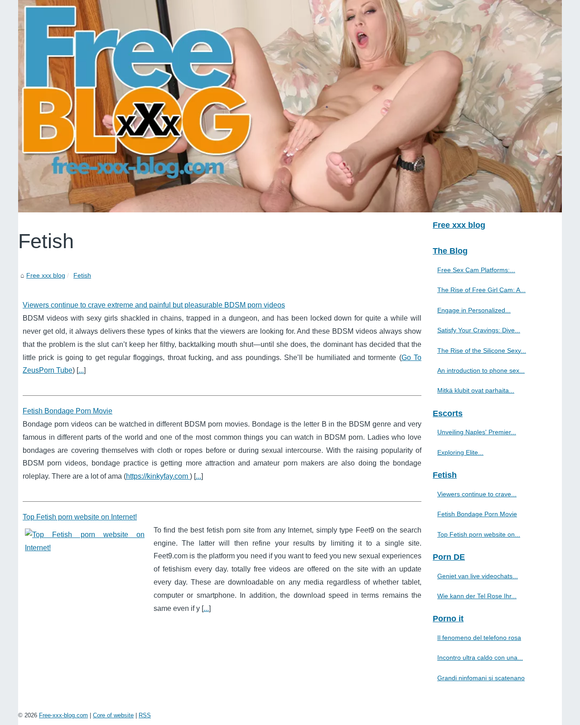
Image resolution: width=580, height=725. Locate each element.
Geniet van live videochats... (477, 576)
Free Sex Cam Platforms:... (476, 270)
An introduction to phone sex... (481, 370)
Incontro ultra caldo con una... (480, 657)
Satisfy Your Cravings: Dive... (478, 330)
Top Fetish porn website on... (478, 534)
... (81, 370)
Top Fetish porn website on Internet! (80, 517)
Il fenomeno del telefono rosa (479, 637)
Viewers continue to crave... (477, 494)
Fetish (82, 275)
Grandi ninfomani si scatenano (481, 678)
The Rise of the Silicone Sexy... (481, 350)
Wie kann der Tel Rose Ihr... (477, 596)
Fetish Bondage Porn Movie (67, 411)
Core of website (113, 715)
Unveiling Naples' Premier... (476, 432)
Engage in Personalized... (474, 310)
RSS (145, 715)
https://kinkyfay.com (158, 476)
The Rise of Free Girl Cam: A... (481, 289)
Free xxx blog (45, 275)
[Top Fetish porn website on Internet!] (85, 540)
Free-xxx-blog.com (63, 715)
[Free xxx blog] (290, 106)
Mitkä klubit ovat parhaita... (475, 390)
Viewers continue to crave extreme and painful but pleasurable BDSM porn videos (154, 305)
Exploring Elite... (460, 452)
